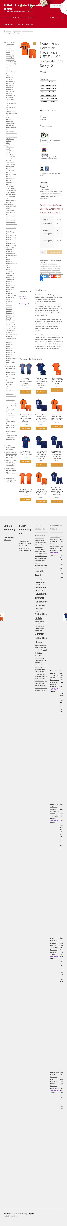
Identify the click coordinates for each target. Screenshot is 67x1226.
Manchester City (24, 541)
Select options (26, 391)
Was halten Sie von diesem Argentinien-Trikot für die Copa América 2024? (11, 454)
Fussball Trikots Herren (53, 268)
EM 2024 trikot (51, 266)
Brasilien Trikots (38, 551)
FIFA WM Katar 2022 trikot (40, 568)
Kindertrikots (17, 18)
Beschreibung (23, 291)
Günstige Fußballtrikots (41, 638)
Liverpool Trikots (39, 655)
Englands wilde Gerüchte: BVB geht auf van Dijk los (11, 480)
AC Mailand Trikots (39, 535)
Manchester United (25, 543)
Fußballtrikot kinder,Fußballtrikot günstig (23, 7)
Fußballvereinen (31, 18)
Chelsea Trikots (42, 553)
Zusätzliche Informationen (23, 298)
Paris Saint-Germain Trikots (40, 671)
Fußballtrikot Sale (50, 272)
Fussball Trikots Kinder (10, 1216)
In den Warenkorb (54, 252)
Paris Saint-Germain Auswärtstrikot (41, 667)
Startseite (7, 18)
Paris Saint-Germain (25, 546)
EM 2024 (18, 24)
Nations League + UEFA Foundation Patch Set (48, 157)
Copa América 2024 (25, 550)
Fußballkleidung (40, 582)
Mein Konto (29, 24)
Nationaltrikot (8, 24)
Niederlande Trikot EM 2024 (56, 274)
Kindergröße (44, 79)
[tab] (25, 291)
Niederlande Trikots (39, 665)
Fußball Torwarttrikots (41, 585)
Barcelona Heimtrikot (39, 540)
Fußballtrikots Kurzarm (40, 623)
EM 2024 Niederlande (27, 31)
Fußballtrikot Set (39, 621)
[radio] (48, 82)
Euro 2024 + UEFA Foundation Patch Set (50, 141)
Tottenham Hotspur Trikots (41, 690)
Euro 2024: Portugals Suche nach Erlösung (10, 447)
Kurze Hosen (48, 189)
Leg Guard (47, 126)
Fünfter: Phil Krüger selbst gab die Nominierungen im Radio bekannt (11, 463)
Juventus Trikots (42, 647)
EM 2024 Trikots (17, 31)
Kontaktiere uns (9, 537)
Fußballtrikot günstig (46, 270)
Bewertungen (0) (24, 304)
